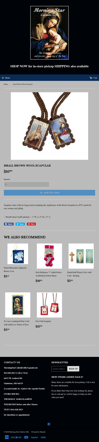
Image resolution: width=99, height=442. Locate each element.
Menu (7, 77)
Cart (95, 77)
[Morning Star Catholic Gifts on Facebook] (49, 424)
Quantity (7, 179)
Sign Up (73, 369)
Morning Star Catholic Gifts (19, 432)
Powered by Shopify (38, 432)
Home (6, 84)
